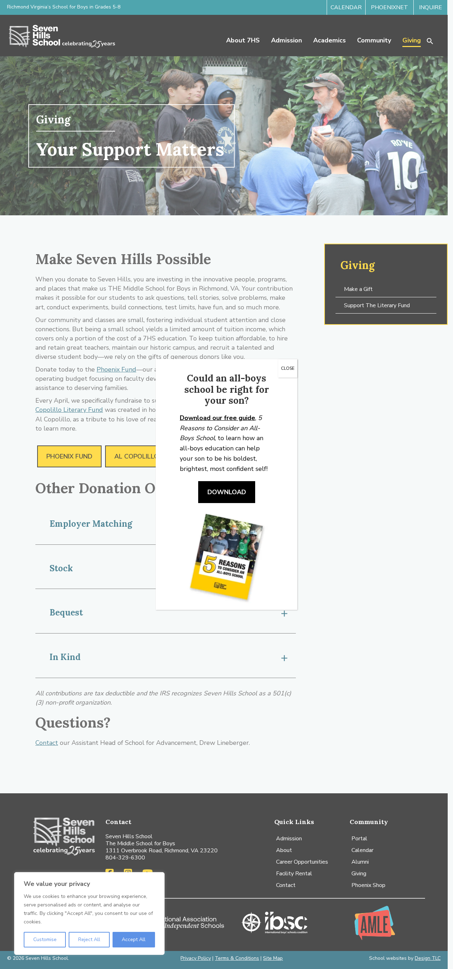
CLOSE (287, 368)
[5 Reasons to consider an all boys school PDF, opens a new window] (226, 556)
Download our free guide (217, 418)
